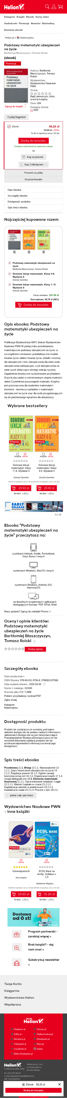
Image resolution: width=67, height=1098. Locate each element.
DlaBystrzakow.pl (45, 1034)
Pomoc (45, 611)
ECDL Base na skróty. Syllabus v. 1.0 (46, 874)
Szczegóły (17, 195)
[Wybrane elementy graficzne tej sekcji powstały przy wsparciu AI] (60, 515)
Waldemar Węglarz (44, 883)
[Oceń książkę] (43, 93)
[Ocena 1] (31, 93)
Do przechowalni (33, 179)
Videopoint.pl (20, 1044)
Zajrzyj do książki (14, 106)
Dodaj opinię (35, 649)
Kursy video (42, 17)
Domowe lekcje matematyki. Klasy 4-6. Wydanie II (47, 468)
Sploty (40, 1049)
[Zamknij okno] (59, 1084)
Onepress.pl (19, 1029)
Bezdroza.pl (19, 1039)
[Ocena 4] (42, 93)
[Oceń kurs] (14, 648)
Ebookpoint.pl (43, 1039)
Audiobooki (10, 23)
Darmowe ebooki (13, 30)
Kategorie (9, 17)
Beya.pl (40, 1044)
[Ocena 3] (38, 93)
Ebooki (30, 17)
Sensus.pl (41, 1029)
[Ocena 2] (35, 93)
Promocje (24, 23)
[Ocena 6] (49, 93)
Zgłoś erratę (10, 699)
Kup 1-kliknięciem (34, 164)
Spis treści (17, 207)
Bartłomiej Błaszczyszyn (40, 72)
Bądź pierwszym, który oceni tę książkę (42, 98)
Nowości (35, 23)
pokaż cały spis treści (21, 795)
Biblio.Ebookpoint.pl (23, 1054)
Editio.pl (18, 1034)
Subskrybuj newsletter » (44, 962)
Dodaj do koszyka (33, 140)
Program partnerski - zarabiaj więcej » (43, 934)
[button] (57, 432)
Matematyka (11, 707)
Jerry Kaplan (21, 878)
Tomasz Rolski (41, 269)
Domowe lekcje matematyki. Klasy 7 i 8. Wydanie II (21, 468)
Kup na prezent (35, 157)
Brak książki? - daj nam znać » (41, 947)
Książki (21, 17)
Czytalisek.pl (20, 1049)
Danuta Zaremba (20, 280)
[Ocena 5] (46, 93)
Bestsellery (48, 23)
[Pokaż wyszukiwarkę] (47, 6)
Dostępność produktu (19, 201)
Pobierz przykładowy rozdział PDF (22, 696)
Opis (14, 189)
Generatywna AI (21, 871)
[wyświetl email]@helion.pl (22, 1076)
